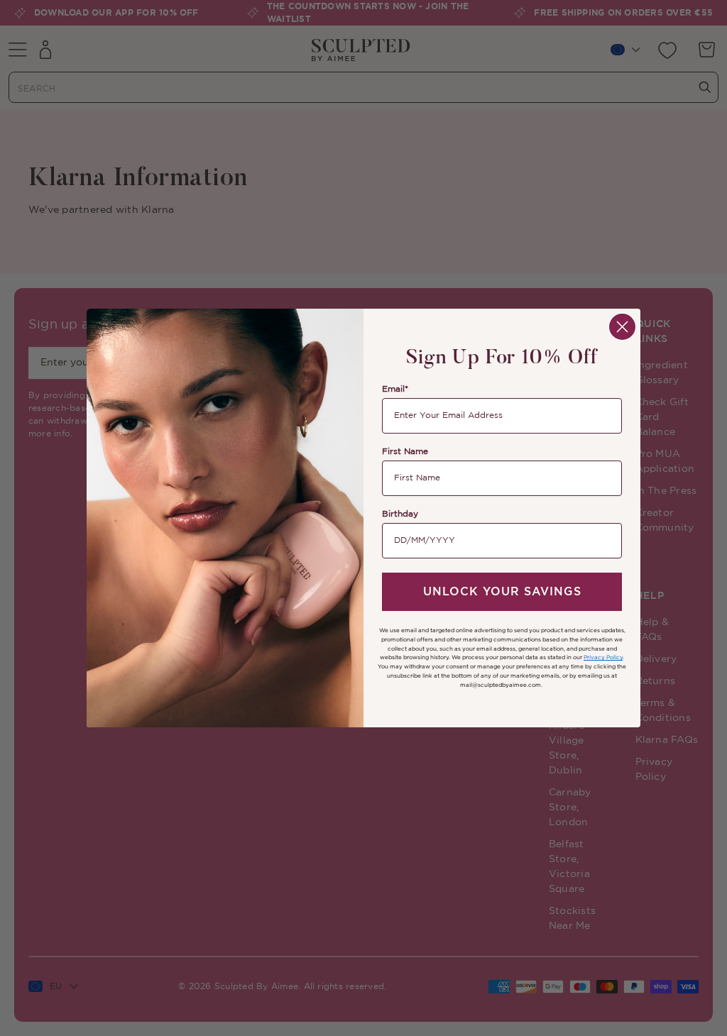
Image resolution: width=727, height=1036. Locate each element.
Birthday (400, 514)
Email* (395, 389)
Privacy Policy (603, 657)
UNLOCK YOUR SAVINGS (502, 591)
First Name (405, 452)
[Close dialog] (622, 326)
